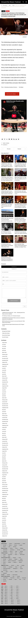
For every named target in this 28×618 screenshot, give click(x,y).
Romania (10, 559)
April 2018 (4, 524)
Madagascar (15, 568)
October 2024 (4, 384)
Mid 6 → (12, 593)
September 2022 (5, 425)
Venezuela (24, 577)
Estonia (4, 546)
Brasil (15, 579)
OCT (2, 600)
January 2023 (4, 417)
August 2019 (4, 496)
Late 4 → (17, 590)
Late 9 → (17, 598)
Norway (10, 545)
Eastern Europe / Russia (6, 557)
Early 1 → (6, 586)
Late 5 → (17, 592)
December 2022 (5, 419)
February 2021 (4, 462)
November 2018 (5, 510)
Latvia (9, 546)
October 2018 (4, 512)
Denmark (4, 545)
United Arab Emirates (6, 568)
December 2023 (5, 403)
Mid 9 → (12, 598)
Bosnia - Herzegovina (12, 560)
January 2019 (4, 506)
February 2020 (4, 484)
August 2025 (4, 366)
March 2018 (4, 526)
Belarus (20, 562)
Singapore (5, 573)
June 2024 (4, 391)
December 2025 (5, 358)
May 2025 (4, 372)
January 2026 (4, 356)
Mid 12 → (12, 603)
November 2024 (5, 382)
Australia (8, 574)
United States (5, 577)
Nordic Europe (4, 543)
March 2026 (4, 352)
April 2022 (4, 435)
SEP (2, 598)
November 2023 (5, 405)
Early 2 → (6, 587)
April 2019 (4, 500)
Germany (18, 549)
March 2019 (4, 502)
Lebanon (12, 565)
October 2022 (4, 423)
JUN (2, 593)
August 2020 (4, 474)
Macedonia (10, 554)
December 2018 (5, 508)
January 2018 (4, 530)
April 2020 (4, 480)
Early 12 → (6, 603)
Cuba (13, 576)
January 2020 (4, 486)
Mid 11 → (12, 601)
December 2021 (5, 443)
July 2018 (4, 518)
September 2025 (5, 364)
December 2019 (5, 488)
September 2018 (5, 514)
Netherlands (5, 549)
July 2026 (4, 344)
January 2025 (4, 380)
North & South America (6, 576)
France (16, 548)
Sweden (21, 545)
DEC (2, 603)
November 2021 (5, 445)
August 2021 (4, 451)
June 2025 (4, 370)
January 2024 (4, 401)
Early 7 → (6, 595)
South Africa (5, 570)
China (11, 571)
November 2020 (5, 468)
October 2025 (4, 362)
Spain (16, 551)
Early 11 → (6, 601)
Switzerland (5, 551)
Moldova (15, 562)
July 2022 (4, 429)
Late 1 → (17, 586)
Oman (18, 565)
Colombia (10, 579)
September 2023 (5, 407)
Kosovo (4, 560)
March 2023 (4, 413)
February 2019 (4, 504)
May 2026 (4, 348)
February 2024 (4, 399)
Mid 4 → (12, 590)
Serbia (21, 559)
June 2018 (4, 520)
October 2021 (4, 447)
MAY (2, 592)
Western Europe (4, 548)
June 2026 (4, 346)
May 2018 (4, 522)
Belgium (21, 548)
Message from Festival (6, 331)
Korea (21, 571)
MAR (2, 589)
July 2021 (4, 453)
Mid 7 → (12, 595)
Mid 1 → (12, 586)
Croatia (4, 554)
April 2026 (4, 350)
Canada (18, 576)
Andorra (11, 548)
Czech (19, 557)
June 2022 (4, 431)
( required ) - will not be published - (9, 280)
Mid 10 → (12, 600)
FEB (2, 587)
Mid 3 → (12, 589)
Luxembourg (12, 549)
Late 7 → (17, 595)
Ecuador (4, 579)
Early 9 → (6, 598)
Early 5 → (6, 592)
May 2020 (4, 478)
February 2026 (4, 354)
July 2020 (4, 476)
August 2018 (4, 516)
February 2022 (4, 439)
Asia (2, 571)
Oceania (3, 574)
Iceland (10, 543)
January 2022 (4, 441)
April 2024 (4, 395)
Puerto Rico (12, 577)
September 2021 (5, 449)
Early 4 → (6, 590)
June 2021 (4, 455)
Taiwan (16, 571)
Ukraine (9, 562)
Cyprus (4, 556)
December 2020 (5, 466)
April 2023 (4, 411)
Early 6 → (6, 593)
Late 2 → (17, 587)
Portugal (21, 551)
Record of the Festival (6, 335)
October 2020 (4, 470)
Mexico (18, 577)
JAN (2, 586)
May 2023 (4, 409)
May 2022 (4, 433)
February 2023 (4, 415)
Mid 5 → (12, 592)
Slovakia (4, 559)
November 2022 (5, 421)
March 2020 (4, 482)
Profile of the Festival (6, 333)
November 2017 (5, 533)
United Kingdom (17, 543)
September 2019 (5, 494)
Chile (20, 579)
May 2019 (4, 498)
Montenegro (21, 560)
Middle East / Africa (5, 565)
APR (2, 590)
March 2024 (4, 397)
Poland (4, 562)
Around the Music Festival (14, 610)
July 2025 (4, 368)
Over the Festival (5, 337)
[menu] (26, 2)
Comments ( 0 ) (14, 266)
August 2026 (4, 342)
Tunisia (21, 568)
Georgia (23, 565)
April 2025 (4, 374)
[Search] (23, 2)
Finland (15, 545)
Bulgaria (16, 559)
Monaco (11, 551)
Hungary (14, 557)
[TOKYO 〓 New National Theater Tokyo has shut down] (20, 148)
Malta (9, 556)
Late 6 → (17, 593)
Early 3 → (6, 589)
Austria (24, 549)
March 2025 (4, 376)
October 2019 (4, 492)
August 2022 (4, 427)
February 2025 (4, 378)
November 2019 (5, 490)
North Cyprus (22, 554)
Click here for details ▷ (12, 93)
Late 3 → (18, 589)
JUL (2, 595)
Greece (16, 554)
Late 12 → (19, 603)
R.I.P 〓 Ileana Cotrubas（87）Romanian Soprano (11, 315)
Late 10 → (18, 600)
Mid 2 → (12, 587)
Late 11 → (18, 601)
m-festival (7, 143)
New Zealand (15, 574)
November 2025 (5, 360)
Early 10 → (6, 600)
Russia (4, 563)
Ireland (24, 543)
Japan (7, 571)
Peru (24, 579)
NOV (2, 601)
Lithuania (14, 546)
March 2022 (4, 437)
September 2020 (5, 472)
